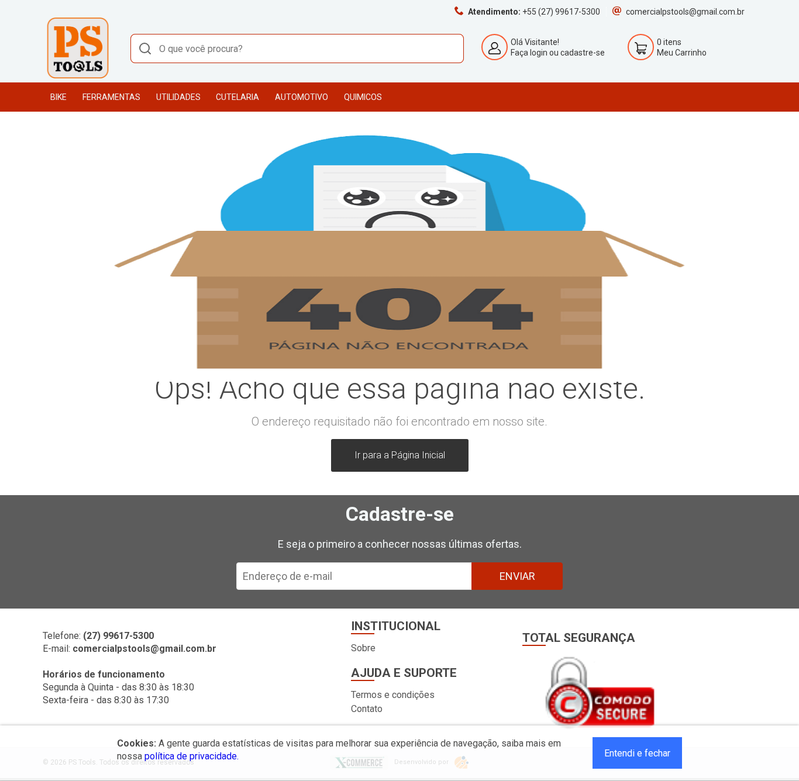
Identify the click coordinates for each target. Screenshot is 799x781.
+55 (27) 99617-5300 (561, 11)
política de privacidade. (191, 756)
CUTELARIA (237, 97)
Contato (367, 708)
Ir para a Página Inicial (399, 455)
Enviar (517, 576)
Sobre (363, 648)
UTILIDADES (178, 97)
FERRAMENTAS (111, 97)
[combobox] (297, 48)
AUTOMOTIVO (301, 97)
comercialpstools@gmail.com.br (685, 11)
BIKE (58, 97)
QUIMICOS (363, 97)
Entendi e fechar (637, 753)
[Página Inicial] (78, 76)
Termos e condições (393, 694)
